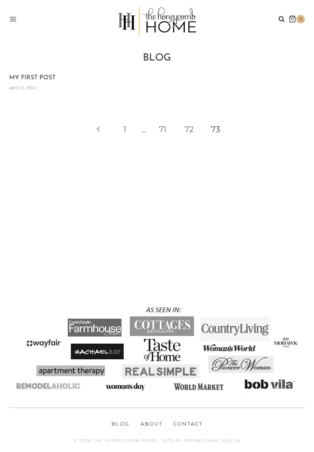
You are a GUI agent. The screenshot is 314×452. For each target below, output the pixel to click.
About (151, 424)
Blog (120, 424)
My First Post (32, 78)
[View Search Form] (281, 19)
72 (189, 129)
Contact (188, 424)
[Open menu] (13, 19)
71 (163, 129)
